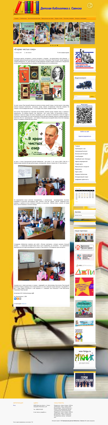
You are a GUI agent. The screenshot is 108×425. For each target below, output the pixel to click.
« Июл (76, 201)
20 (84, 196)
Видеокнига (78, 169)
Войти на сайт (84, 131)
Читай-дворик (79, 156)
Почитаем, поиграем (69, 18)
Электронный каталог (81, 151)
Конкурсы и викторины (80, 18)
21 (87, 196)
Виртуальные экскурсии (82, 166)
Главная (16, 18)
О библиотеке (23, 18)
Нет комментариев (64, 52)
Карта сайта (78, 171)
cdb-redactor (29, 52)
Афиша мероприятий (81, 161)
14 (87, 194)
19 (82, 196)
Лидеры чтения (58, 18)
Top (104, 421)
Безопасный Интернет (81, 154)
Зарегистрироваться (84, 136)
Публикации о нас (80, 148)
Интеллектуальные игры (34, 18)
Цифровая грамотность (82, 179)
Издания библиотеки (81, 174)
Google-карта (79, 164)
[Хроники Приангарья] (84, 247)
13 (84, 194)
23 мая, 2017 (19, 52)
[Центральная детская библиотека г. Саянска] (48, 8)
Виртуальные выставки (47, 18)
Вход (14, 405)
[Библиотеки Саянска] (84, 237)
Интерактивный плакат (81, 177)
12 (82, 194)
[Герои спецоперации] (84, 380)
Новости (24, 303)
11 (79, 194)
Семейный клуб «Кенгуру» (82, 159)
